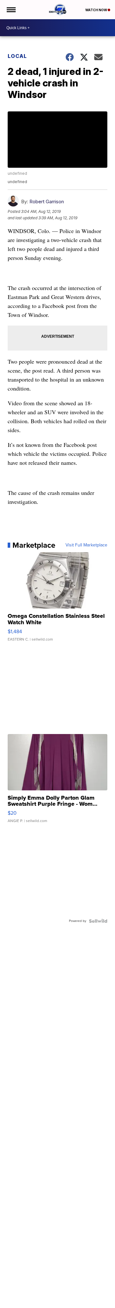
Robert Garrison (46, 201)
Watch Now (96, 10)
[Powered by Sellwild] (98, 921)
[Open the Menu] (11, 10)
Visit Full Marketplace (86, 545)
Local (17, 56)
